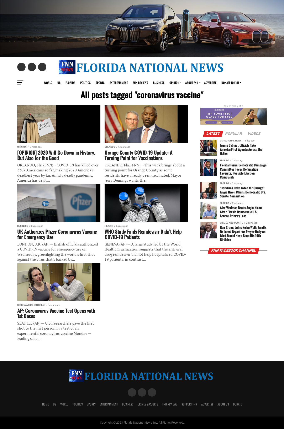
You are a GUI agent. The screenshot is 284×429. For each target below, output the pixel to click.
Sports (100, 82)
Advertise (210, 82)
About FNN (191, 82)
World (48, 82)
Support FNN (189, 404)
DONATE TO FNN (230, 82)
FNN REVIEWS (140, 82)
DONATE (237, 404)
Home (45, 404)
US (59, 82)
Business (158, 82)
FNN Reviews (169, 404)
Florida (70, 82)
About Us (223, 404)
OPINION (174, 82)
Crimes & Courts (148, 404)
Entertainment (119, 82)
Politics (85, 82)
